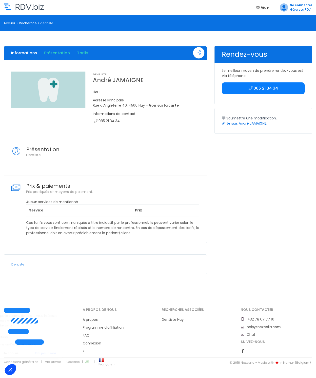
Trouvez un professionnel (24, 6)
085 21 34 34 (109, 120)
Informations (24, 53)
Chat (251, 334)
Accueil (10, 23)
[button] (10, 370)
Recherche (28, 23)
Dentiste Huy (173, 319)
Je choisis (56, 353)
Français (106, 364)
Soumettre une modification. (251, 118)
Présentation (57, 53)
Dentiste (17, 264)
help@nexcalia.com (264, 326)
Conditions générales (21, 361)
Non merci (22, 353)
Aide (264, 7)
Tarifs (82, 53)
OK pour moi (91, 353)
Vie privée (53, 361)
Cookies (73, 361)
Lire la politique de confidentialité (32, 337)
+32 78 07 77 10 (260, 319)
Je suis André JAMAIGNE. (246, 123)
